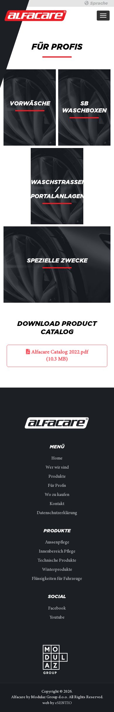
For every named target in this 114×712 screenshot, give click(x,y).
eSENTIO (63, 703)
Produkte (57, 476)
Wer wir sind (57, 467)
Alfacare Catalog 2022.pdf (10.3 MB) (59, 356)
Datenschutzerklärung (57, 513)
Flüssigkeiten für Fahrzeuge (57, 579)
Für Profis (57, 486)
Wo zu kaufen (57, 495)
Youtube (57, 617)
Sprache (98, 3)
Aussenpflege (57, 542)
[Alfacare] (35, 15)
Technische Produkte (57, 560)
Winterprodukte (57, 570)
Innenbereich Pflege (57, 551)
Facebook (57, 608)
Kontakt (57, 504)
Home (57, 458)
